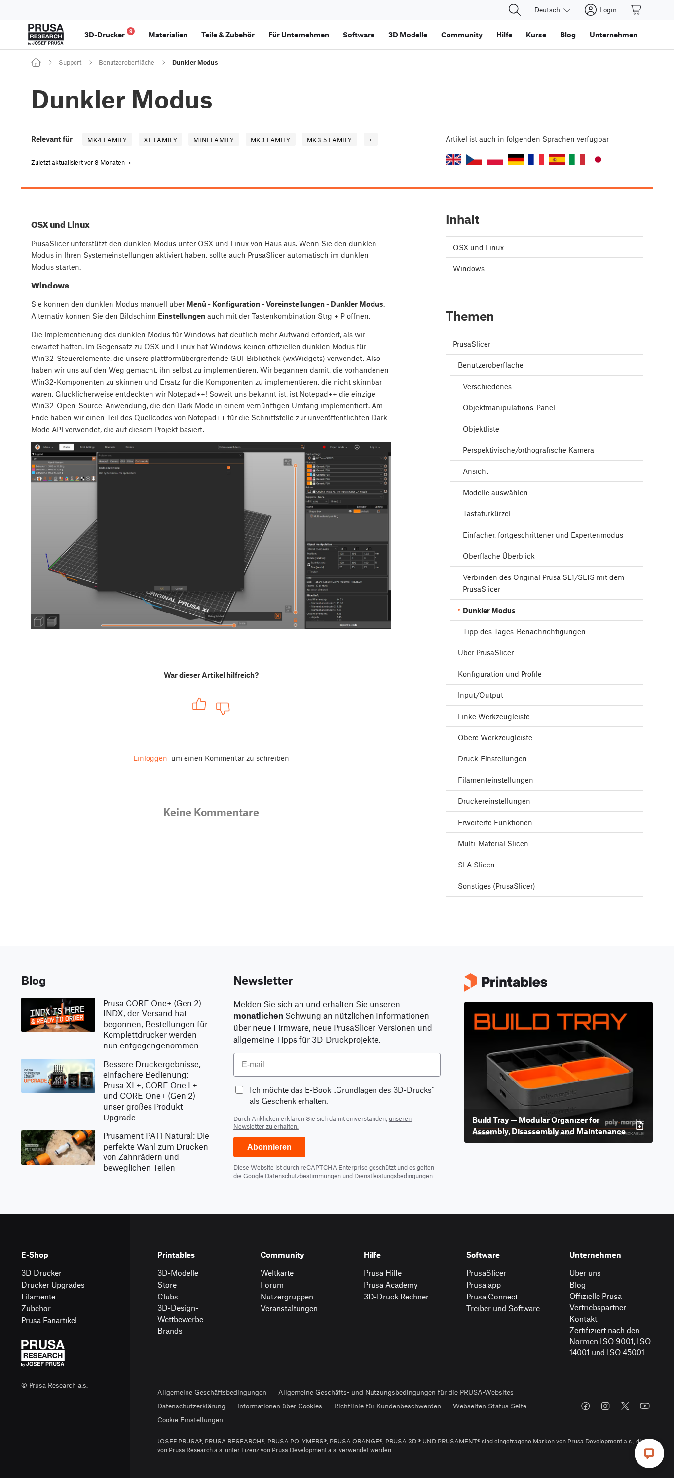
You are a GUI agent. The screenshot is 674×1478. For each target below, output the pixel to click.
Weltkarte (277, 1272)
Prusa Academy (391, 1284)
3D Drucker (41, 1272)
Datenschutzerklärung (191, 1406)
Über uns (585, 1272)
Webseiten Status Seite (489, 1406)
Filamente (38, 1296)
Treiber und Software (503, 1308)
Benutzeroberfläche (126, 62)
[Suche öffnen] (514, 9)
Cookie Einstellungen (190, 1419)
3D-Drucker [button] (108, 33)
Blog (577, 1284)
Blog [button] (568, 34)
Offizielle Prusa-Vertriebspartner (597, 1301)
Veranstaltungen (289, 1308)
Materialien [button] (168, 34)
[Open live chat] (649, 1453)
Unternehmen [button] (613, 34)
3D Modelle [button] (407, 34)
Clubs (167, 1296)
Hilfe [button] (504, 34)
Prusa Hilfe (383, 1272)
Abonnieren (269, 1147)
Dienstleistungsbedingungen (393, 1176)
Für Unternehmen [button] (298, 34)
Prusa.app (483, 1284)
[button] (453, 159)
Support (70, 62)
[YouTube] (645, 1406)
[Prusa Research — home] (46, 34)
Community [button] (462, 34)
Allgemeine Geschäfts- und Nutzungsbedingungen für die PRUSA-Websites (396, 1392)
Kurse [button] (536, 34)
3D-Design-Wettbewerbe (180, 1313)
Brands (170, 1330)
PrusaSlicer (486, 1272)
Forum (272, 1284)
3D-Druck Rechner (396, 1296)
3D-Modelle (177, 1272)
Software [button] (358, 34)
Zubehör (36, 1308)
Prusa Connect (492, 1296)
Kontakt (583, 1318)
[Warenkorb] (636, 9)
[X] (625, 1406)
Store (167, 1284)
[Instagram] (605, 1406)
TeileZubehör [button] (228, 34)
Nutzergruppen (287, 1296)
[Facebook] (586, 1406)
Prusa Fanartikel (49, 1320)
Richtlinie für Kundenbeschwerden (387, 1406)
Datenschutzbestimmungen (303, 1176)
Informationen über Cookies (279, 1406)
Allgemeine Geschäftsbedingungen (211, 1392)
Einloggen (150, 758)
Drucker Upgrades (53, 1284)
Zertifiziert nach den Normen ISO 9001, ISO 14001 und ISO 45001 (610, 1341)
